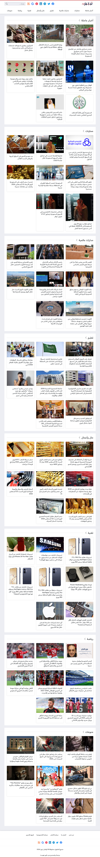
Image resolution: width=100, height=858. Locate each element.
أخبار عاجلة (87, 20)
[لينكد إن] (40, 3)
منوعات (89, 731)
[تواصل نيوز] (88, 4)
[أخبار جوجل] (32, 3)
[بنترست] (36, 3)
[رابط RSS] (28, 3)
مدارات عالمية (86, 240)
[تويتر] (49, 3)
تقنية (90, 532)
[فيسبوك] (53, 3)
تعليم (90, 337)
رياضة (90, 638)
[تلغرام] (44, 3)
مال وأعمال (87, 437)
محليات (89, 131)
